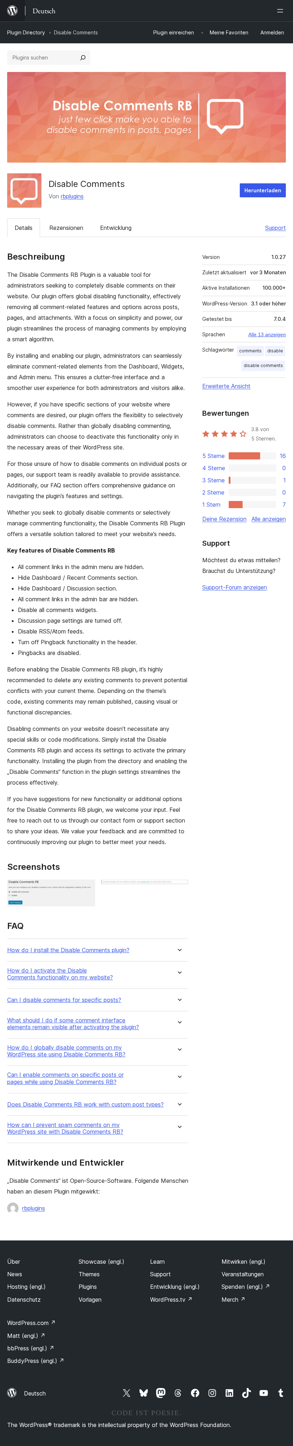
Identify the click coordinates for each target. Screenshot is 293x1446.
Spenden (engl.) (246, 1286)
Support (275, 227)
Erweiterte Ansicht (226, 386)
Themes (89, 1274)
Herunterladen (262, 190)
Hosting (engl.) (26, 1286)
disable (275, 350)
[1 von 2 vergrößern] (85, 889)
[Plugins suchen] (83, 57)
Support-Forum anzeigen (234, 587)
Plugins (88, 1286)
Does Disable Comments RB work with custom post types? (85, 1104)
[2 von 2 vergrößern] (178, 889)
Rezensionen (66, 227)
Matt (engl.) (26, 1335)
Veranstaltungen (243, 1274)
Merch (233, 1299)
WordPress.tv (171, 1299)
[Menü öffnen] (281, 10)
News (14, 1274)
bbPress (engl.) (30, 1348)
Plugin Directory (26, 32)
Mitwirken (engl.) (243, 1261)
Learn (157, 1261)
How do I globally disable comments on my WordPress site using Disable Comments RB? (66, 1051)
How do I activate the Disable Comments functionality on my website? (60, 974)
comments (250, 350)
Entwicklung (115, 227)
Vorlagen (90, 1299)
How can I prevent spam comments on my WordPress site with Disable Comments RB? (65, 1128)
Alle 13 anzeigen (267, 334)
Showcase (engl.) (101, 1261)
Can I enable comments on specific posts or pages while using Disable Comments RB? (65, 1078)
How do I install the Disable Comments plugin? (68, 950)
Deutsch (35, 1393)
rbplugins (72, 196)
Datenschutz (24, 1299)
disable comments (263, 365)
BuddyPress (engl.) (35, 1360)
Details (24, 227)
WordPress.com (31, 1322)
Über (13, 1261)
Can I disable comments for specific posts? (64, 1000)
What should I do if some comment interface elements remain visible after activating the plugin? (73, 1024)
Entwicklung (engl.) (175, 1286)
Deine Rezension (224, 518)
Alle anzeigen (269, 518)
